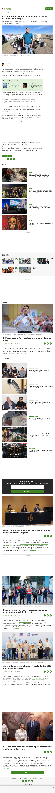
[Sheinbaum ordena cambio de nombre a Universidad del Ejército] (43, 261)
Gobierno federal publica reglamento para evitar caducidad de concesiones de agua (15, 85)
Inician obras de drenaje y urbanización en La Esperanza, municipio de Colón (25, 611)
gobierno (4, 155)
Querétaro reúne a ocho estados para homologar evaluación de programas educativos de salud (39, 207)
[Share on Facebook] (8, 159)
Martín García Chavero (9, 343)
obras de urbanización (25, 622)
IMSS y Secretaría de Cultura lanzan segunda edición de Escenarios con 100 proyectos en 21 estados (35, 86)
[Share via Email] (14, 159)
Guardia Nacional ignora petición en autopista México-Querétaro (39, 371)
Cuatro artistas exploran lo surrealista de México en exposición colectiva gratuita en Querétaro (41, 223)
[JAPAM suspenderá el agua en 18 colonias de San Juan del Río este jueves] (14, 386)
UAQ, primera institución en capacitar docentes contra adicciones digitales (26, 531)
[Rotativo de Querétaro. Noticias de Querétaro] (23, 9)
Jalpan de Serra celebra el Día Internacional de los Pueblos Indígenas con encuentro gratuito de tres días (40, 175)
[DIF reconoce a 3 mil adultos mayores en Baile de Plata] (27, 318)
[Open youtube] (32, 781)
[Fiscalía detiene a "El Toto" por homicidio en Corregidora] (14, 450)
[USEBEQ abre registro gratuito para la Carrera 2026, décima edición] (8, 261)
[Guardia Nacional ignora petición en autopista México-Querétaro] (14, 370)
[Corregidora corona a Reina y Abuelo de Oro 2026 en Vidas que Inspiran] (27, 646)
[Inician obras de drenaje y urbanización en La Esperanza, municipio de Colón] (27, 590)
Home (3, 12)
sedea (10, 155)
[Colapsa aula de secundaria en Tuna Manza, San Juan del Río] (14, 418)
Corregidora (32, 448)
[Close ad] (53, 787)
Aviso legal (13, 778)
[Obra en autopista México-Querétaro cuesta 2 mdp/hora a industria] (14, 402)
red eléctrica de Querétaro (11, 760)
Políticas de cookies (33, 778)
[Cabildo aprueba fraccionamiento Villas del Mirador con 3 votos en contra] (25, 269)
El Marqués (32, 432)
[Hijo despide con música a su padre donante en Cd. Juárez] (25, 261)
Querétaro (8, 12)
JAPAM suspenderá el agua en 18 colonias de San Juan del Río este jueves (41, 387)
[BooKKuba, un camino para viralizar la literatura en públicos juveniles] (8, 269)
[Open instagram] (29, 781)
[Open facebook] (23, 781)
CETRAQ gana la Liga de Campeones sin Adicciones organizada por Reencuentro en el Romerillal (40, 191)
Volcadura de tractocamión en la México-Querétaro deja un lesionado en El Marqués (40, 435)
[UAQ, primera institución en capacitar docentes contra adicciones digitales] (27, 510)
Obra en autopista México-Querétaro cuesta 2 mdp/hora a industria (39, 403)
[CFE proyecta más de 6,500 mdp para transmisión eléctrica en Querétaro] (27, 726)
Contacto (41, 778)
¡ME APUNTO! (27, 491)
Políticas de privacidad (23, 778)
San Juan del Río (33, 368)
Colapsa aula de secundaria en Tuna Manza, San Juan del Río (39, 419)
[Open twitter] (26, 781)
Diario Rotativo (10, 63)
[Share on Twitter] (11, 159)
